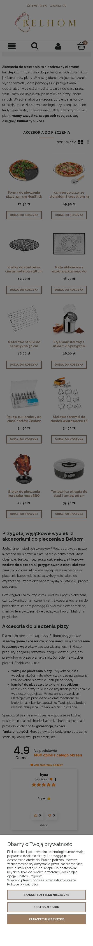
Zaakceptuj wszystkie (47, 919)
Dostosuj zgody (46, 907)
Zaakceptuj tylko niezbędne (46, 895)
